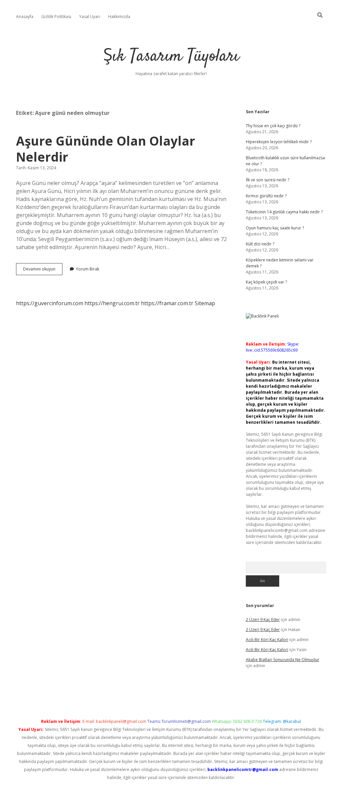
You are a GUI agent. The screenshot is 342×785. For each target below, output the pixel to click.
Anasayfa (24, 16)
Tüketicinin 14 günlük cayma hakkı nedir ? (284, 212)
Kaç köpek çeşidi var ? (266, 282)
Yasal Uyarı (89, 16)
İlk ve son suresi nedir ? (267, 180)
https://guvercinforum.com (49, 303)
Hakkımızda (119, 16)
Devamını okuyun (42, 270)
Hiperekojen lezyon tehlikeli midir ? (279, 142)
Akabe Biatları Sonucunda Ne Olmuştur (282, 659)
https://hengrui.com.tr (112, 303)
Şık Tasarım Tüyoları (171, 56)
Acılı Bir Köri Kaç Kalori (267, 639)
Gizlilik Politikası (56, 16)
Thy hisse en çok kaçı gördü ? (273, 126)
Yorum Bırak (87, 269)
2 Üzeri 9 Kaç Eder (263, 619)
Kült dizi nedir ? (260, 244)
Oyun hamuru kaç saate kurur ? (275, 228)
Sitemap (205, 303)
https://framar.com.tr (167, 303)
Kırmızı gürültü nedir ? (266, 196)
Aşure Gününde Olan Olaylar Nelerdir (105, 148)
